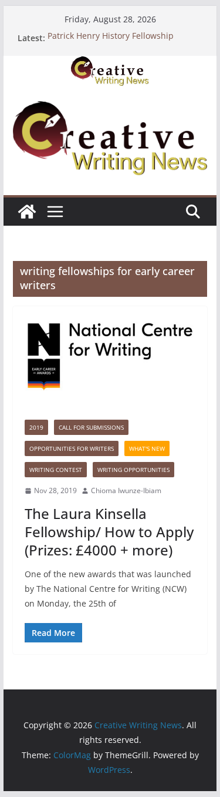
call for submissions (91, 427)
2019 (36, 427)
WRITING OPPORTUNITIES (133, 470)
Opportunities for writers (71, 448)
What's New (147, 448)
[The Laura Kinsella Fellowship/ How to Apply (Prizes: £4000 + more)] (110, 357)
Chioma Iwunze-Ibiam (126, 490)
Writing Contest (55, 470)
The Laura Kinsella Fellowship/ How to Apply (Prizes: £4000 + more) (109, 532)
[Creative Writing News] (110, 64)
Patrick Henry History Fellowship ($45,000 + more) (111, 43)
